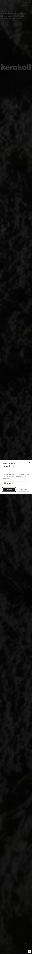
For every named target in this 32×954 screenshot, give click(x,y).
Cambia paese (23, 489)
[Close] (29, 462)
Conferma (9, 489)
